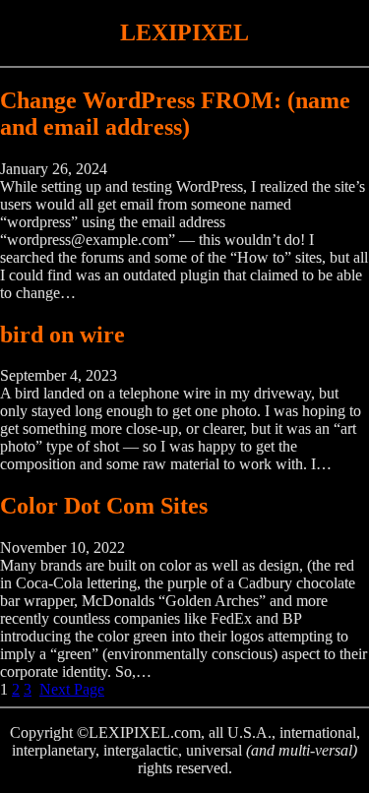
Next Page (71, 689)
